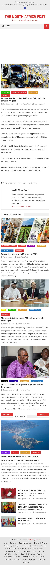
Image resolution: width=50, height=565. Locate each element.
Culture (15, 554)
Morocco (5, 95)
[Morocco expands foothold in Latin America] (8, 521)
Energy (36, 543)
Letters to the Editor (28, 559)
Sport (23, 554)
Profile (42, 556)
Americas (27, 551)
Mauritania (23, 548)
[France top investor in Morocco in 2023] (25, 230)
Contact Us (43, 5)
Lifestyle (8, 554)
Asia (3, 310)
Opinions (9, 556)
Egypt (9, 548)
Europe (22, 246)
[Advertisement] (25, 44)
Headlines (33, 92)
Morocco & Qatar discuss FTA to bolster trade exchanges (22, 319)
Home (5, 543)
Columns (20, 416)
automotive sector (14, 183)
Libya (15, 548)
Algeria (43, 546)
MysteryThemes (34, 540)
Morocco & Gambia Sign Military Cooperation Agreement (22, 386)
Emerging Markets (19, 92)
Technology (41, 554)
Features (13, 381)
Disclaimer (34, 5)
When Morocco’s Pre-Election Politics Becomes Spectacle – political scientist (31, 493)
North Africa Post (24, 104)
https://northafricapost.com (21, 206)
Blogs (17, 546)
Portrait (16, 559)
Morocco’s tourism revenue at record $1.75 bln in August (8, 414)
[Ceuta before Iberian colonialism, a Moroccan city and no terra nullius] (25, 435)
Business (5, 92)
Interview (8, 559)
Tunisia (41, 548)
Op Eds (35, 556)
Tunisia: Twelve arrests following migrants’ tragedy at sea (44, 414)
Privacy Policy (23, 5)
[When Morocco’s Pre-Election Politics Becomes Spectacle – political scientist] (8, 493)
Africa (4, 381)
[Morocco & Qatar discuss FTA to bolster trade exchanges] (25, 293)
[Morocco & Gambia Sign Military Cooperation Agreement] (25, 362)
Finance (31, 246)
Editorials (26, 556)
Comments (25, 546)
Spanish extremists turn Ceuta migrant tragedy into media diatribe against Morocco (32, 507)
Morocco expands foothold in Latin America (31, 519)
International (7, 251)
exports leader (26, 183)
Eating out (31, 554)
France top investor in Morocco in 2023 (19, 254)
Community (8, 546)
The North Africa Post (10, 5)
